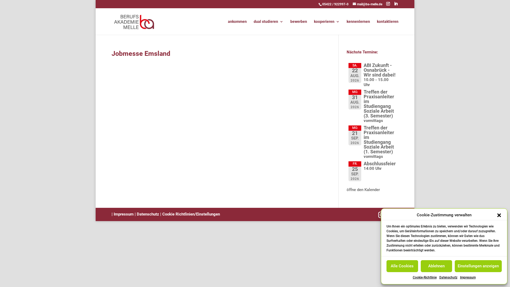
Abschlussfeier (380, 163)
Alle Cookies (402, 266)
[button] (499, 215)
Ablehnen (436, 266)
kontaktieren (387, 22)
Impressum (468, 277)
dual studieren (266, 22)
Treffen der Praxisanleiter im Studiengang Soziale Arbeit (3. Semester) (379, 104)
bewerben (298, 22)
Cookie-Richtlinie (425, 277)
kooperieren (324, 22)
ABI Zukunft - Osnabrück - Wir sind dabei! (380, 70)
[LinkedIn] (396, 4)
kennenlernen (358, 22)
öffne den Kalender (363, 189)
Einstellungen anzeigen (478, 266)
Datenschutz (448, 277)
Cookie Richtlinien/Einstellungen (191, 214)
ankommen (237, 22)
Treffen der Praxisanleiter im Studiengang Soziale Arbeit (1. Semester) (379, 139)
